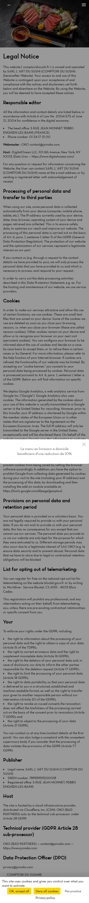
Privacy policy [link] (45, 898)
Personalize (73, 891)
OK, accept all (19, 891)
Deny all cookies (47, 891)
